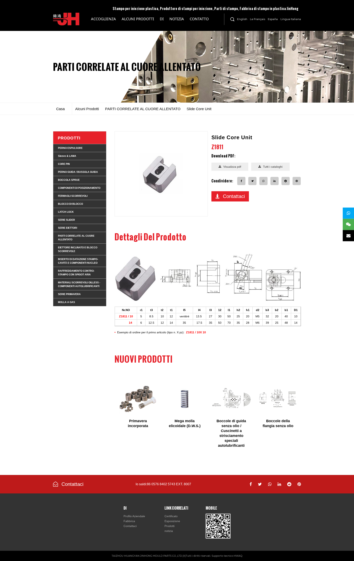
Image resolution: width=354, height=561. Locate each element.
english (242, 19)
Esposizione (172, 521)
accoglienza (103, 18)
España (273, 19)
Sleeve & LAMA (67, 156)
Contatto (199, 18)
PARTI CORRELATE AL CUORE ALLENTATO (127, 67)
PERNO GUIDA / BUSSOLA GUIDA (78, 172)
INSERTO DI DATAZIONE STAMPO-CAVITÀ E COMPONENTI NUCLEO (78, 261)
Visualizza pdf (232, 166)
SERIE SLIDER (66, 219)
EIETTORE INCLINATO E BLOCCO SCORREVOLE (77, 249)
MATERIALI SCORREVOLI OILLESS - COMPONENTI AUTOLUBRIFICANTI (79, 284)
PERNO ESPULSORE (70, 148)
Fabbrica (129, 521)
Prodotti (69, 138)
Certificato (171, 516)
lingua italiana (290, 19)
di (162, 18)
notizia (176, 18)
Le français (257, 19)
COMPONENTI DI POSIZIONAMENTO (79, 188)
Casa (60, 109)
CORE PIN (64, 164)
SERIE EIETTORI (67, 227)
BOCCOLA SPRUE (69, 180)
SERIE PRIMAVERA (69, 294)
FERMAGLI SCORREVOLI (72, 196)
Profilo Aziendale (134, 516)
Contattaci (234, 196)
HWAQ (238, 555)
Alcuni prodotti (138, 18)
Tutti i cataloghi (273, 166)
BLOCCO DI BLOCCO (70, 203)
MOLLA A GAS (66, 302)
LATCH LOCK (66, 211)
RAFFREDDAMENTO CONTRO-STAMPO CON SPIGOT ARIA (76, 272)
